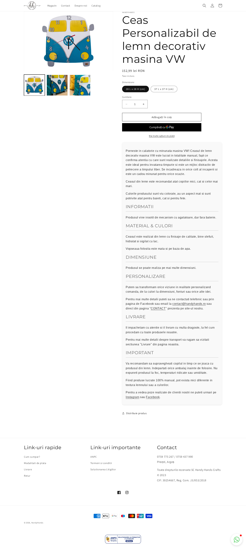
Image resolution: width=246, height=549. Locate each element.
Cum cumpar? (32, 456)
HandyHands (37, 522)
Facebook (153, 397)
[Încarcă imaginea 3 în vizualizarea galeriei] (80, 85)
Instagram (132, 397)
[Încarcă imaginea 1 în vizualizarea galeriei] (34, 85)
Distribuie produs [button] (136, 413)
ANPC (93, 456)
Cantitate (127, 97)
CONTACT (158, 308)
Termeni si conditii (101, 463)
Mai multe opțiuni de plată (162, 135)
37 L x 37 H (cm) (164, 89)
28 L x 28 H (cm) (135, 89)
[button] (204, 6)
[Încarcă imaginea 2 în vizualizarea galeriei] (57, 85)
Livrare (28, 469)
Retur (27, 475)
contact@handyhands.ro (189, 303)
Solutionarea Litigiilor (103, 469)
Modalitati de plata (35, 463)
